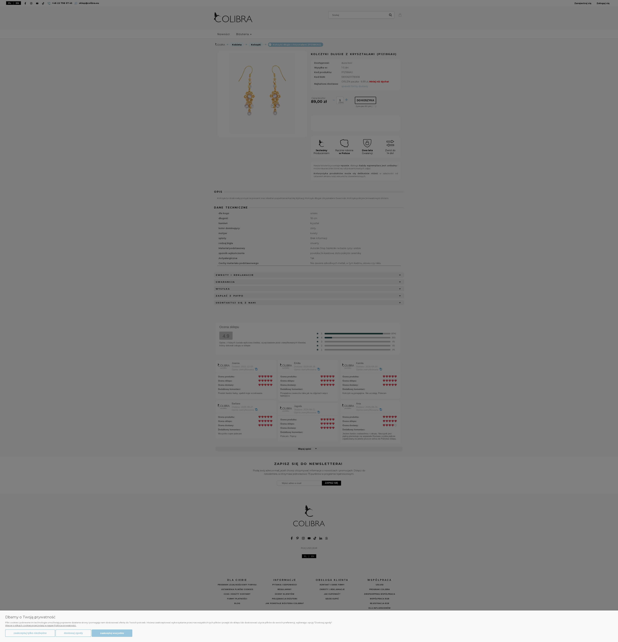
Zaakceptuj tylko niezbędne (30, 633)
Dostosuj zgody (73, 633)
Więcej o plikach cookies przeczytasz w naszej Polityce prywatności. (40, 625)
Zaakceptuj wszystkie (112, 633)
